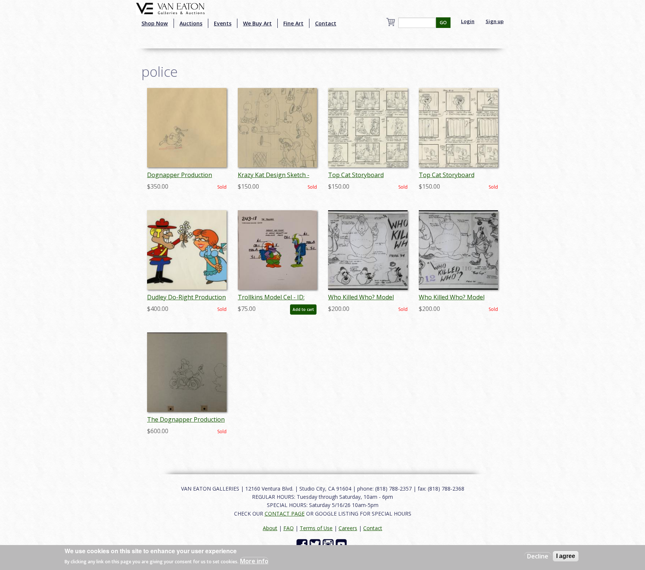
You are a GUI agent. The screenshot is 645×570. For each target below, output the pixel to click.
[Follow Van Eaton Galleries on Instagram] (329, 544)
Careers (348, 528)
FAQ (288, 528)
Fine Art (293, 23)
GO (443, 22)
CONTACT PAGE (285, 513)
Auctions (191, 23)
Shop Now (154, 23)
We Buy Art (257, 23)
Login (467, 21)
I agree (565, 556)
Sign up (495, 21)
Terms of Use (316, 528)
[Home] (170, 8)
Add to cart (303, 309)
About (270, 528)
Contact (325, 23)
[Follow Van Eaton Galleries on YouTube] (342, 544)
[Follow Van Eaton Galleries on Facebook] (302, 544)
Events (222, 23)
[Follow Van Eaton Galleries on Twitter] (315, 544)
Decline (537, 556)
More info (254, 561)
